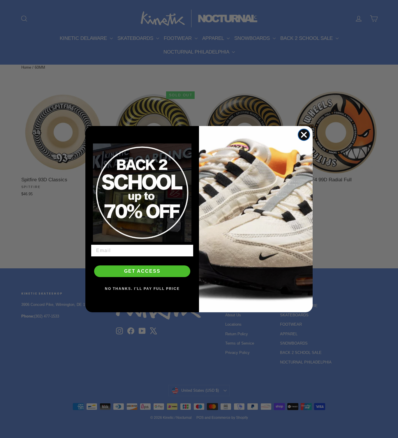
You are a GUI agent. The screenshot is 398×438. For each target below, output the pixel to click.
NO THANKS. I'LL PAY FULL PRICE (142, 289)
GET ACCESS (142, 271)
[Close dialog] (304, 135)
